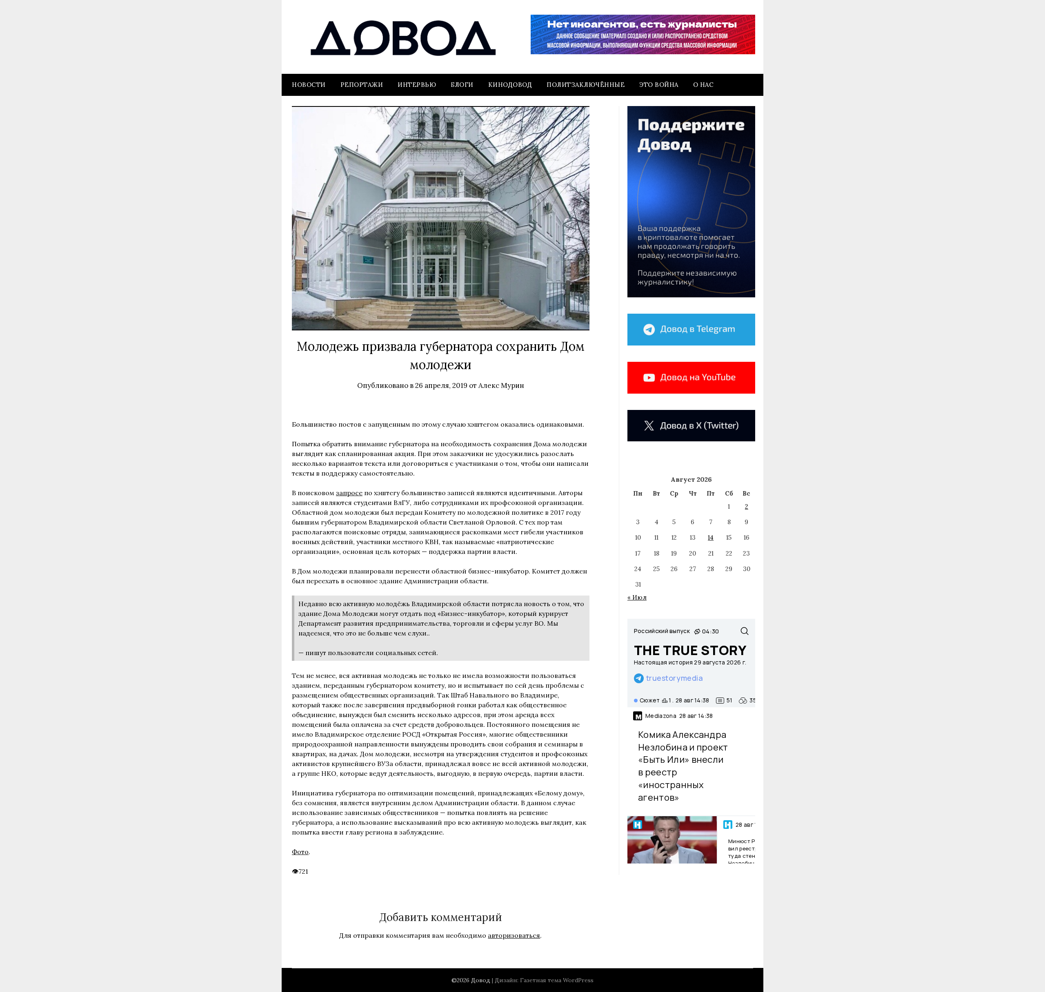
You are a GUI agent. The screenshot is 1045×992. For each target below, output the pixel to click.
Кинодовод (510, 85)
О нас (703, 85)
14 (711, 537)
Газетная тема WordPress (557, 980)
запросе (349, 493)
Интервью (417, 85)
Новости (309, 85)
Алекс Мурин (501, 385)
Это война (658, 85)
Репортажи (361, 85)
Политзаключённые (586, 85)
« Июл (637, 597)
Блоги (462, 85)
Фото (300, 852)
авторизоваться (514, 935)
